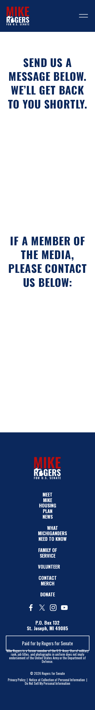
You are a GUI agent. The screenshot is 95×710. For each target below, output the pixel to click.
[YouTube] (64, 607)
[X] (42, 607)
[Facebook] (30, 607)
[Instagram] (53, 607)
